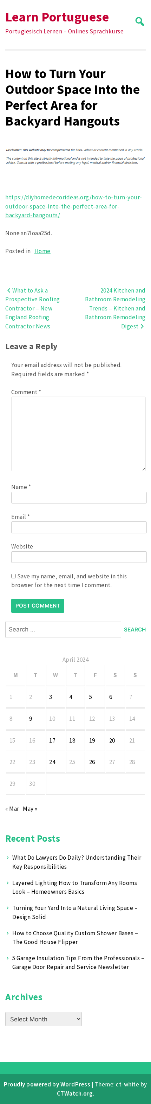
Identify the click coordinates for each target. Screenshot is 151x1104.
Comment (26, 392)
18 (72, 740)
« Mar (12, 809)
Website (22, 546)
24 (52, 762)
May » (30, 809)
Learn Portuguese (57, 16)
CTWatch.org (75, 1093)
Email (20, 517)
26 (92, 762)
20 (112, 740)
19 (92, 740)
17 (52, 740)
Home (42, 251)
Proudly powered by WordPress (48, 1084)
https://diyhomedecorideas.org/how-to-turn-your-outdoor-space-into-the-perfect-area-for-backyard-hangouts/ (73, 206)
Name (21, 487)
